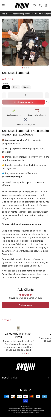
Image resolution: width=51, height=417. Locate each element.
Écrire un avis (25, 305)
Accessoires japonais (21, 14)
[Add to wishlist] (47, 102)
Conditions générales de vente (16, 410)
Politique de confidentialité (17, 408)
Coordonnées (40, 410)
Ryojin (28, 406)
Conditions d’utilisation (32, 412)
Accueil (5, 14)
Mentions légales (31, 410)
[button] (3, 5)
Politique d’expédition (18, 412)
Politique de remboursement (34, 408)
